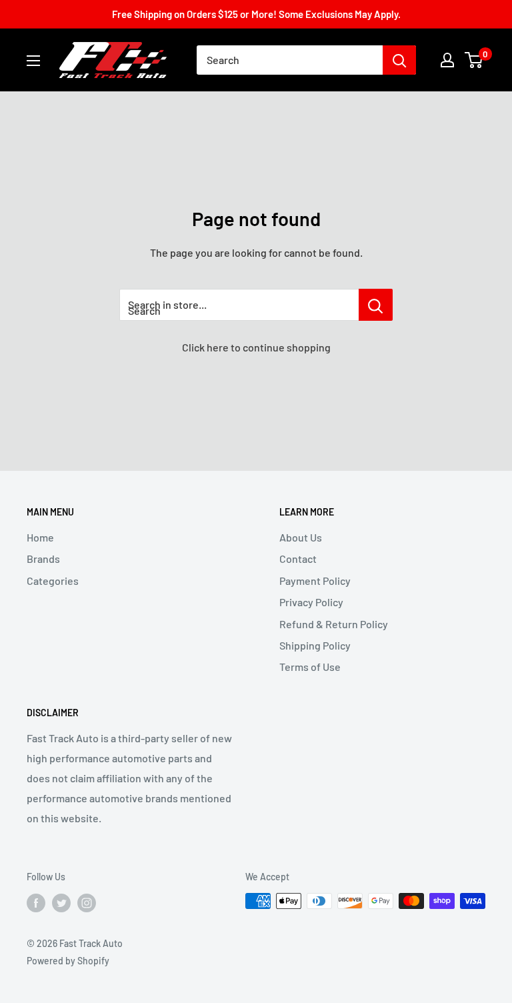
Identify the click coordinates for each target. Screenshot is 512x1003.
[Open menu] (33, 60)
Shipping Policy (315, 645)
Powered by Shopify (68, 960)
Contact (298, 558)
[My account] (447, 60)
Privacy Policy (311, 602)
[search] (290, 60)
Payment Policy (315, 580)
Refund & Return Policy (333, 624)
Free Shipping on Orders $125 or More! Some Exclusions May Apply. (256, 14)
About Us (300, 537)
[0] (474, 60)
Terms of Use (310, 666)
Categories (53, 580)
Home (40, 537)
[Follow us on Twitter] (61, 902)
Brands (43, 558)
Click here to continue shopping (256, 347)
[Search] (399, 60)
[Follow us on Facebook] (36, 902)
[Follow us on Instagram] (86, 902)
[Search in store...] (376, 305)
